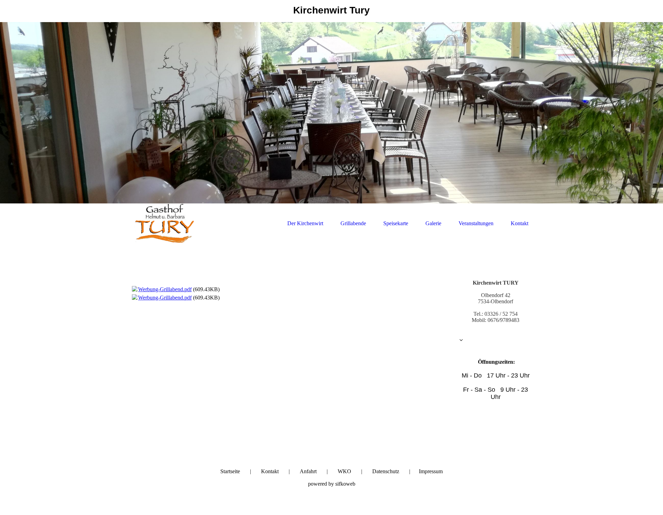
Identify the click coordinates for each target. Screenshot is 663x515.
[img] (331, 112)
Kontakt (519, 223)
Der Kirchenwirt (305, 223)
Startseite (230, 471)
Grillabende (353, 223)
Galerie (433, 223)
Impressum (431, 471)
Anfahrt (308, 471)
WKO (344, 471)
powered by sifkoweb (331, 484)
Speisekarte (395, 223)
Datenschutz (385, 471)
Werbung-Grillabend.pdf (165, 289)
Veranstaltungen (476, 223)
